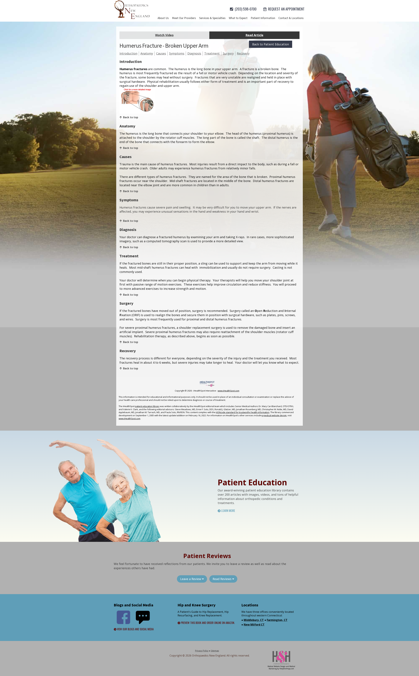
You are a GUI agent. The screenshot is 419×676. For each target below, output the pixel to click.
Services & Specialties (212, 18)
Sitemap (215, 650)
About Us (163, 18)
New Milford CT (254, 624)
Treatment (212, 53)
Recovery (243, 53)
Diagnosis (194, 53)
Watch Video (164, 35)
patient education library (147, 406)
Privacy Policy (202, 650)
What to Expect (238, 18)
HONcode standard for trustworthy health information (242, 412)
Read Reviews (222, 579)
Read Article (254, 35)
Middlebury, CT (254, 620)
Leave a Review (191, 579)
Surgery (228, 53)
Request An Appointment (285, 8)
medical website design (275, 415)
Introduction (128, 53)
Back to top (130, 117)
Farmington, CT (277, 620)
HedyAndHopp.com (286, 668)
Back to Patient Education (270, 44)
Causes (161, 53)
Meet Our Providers (184, 18)
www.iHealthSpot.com (228, 390)
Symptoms (176, 53)
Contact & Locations (291, 18)
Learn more (228, 511)
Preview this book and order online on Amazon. (207, 623)
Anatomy (146, 53)
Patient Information (263, 18)
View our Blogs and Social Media (135, 629)
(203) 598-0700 (245, 8)
